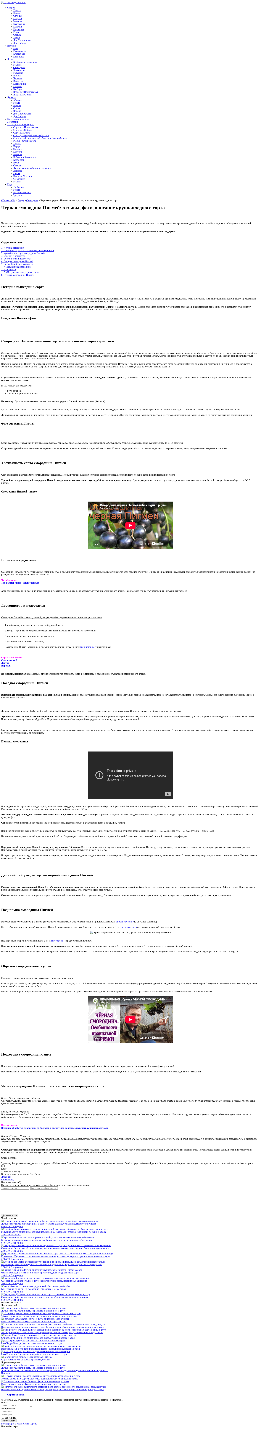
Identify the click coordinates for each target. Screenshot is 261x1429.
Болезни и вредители (18, 119)
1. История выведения (12, 247)
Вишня (17, 75)
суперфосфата (129, 927)
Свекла (17, 35)
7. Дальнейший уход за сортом (17, 264)
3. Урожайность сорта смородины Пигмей (23, 253)
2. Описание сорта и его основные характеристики (27, 250)
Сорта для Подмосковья (25, 127)
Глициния (18, 56)
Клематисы (19, 54)
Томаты (17, 10)
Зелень (16, 37)
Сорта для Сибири (22, 130)
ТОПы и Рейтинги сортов (20, 124)
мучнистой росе (88, 647)
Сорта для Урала (21, 132)
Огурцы (17, 15)
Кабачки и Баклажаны (24, 157)
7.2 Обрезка (8, 269)
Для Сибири (19, 43)
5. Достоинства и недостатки (16, 258)
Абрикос (17, 100)
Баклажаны (19, 24)
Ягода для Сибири (22, 94)
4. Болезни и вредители (13, 256)
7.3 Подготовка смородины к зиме (20, 272)
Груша (16, 102)
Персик (17, 105)
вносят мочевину (125, 921)
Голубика (18, 73)
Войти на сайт (8, 1421)
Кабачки (17, 26)
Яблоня (17, 111)
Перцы (16, 13)
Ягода (10, 59)
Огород (11, 7)
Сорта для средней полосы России (31, 135)
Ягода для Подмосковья (25, 92)
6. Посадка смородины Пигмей (17, 261)
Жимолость (19, 70)
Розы (15, 48)
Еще (9, 184)
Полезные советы (22, 192)
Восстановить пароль (26, 1423)
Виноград (18, 81)
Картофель (18, 29)
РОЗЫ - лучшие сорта (24, 141)
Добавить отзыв (9, 1215)
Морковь (17, 21)
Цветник (11, 45)
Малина (17, 64)
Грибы (16, 189)
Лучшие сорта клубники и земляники (32, 168)
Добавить (7, 1178)
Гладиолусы (19, 51)
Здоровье (18, 195)
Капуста (17, 18)
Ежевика (17, 86)
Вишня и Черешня (22, 176)
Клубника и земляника (25, 62)
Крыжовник (19, 83)
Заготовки (12, 122)
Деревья (11, 97)
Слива (16, 108)
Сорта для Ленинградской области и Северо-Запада (40, 138)
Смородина (19, 67)
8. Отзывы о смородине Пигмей (17, 275)
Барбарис (18, 89)
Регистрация (7, 1423)
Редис (16, 32)
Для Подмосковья (22, 40)
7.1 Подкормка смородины (16, 267)
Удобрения (18, 187)
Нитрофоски (57, 940)
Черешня (17, 78)
